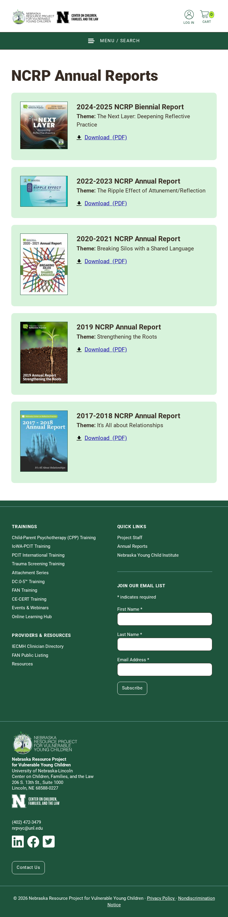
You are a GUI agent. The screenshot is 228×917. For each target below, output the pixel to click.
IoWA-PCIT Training (31, 546)
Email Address (133, 659)
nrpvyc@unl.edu (27, 828)
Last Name (129, 634)
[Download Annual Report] (44, 125)
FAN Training (24, 590)
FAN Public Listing (30, 655)
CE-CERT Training (29, 599)
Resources (22, 664)
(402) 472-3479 (26, 822)
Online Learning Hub (32, 616)
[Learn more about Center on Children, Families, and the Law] (114, 801)
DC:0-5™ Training (28, 581)
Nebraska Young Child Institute (148, 555)
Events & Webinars (30, 607)
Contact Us (28, 867)
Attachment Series (30, 572)
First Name (129, 609)
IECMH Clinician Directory (38, 646)
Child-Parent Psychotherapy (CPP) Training (54, 537)
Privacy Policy (161, 898)
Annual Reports (132, 546)
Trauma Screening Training (38, 563)
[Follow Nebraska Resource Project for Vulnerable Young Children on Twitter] (49, 841)
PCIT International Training (38, 555)
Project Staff (129, 537)
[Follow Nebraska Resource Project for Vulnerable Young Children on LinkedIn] (18, 841)
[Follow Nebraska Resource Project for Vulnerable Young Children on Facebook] (33, 842)
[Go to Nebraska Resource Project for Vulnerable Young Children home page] (55, 17)
